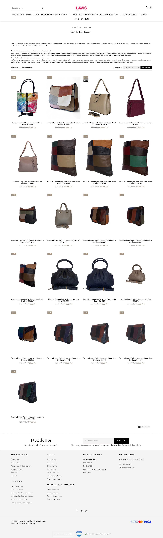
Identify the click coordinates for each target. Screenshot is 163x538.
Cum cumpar (51, 463)
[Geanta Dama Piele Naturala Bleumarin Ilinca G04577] (99, 275)
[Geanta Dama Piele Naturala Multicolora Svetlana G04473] (63, 333)
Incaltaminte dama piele (60, 485)
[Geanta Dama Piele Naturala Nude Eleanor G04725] (27, 157)
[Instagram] (86, 511)
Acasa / (75, 27)
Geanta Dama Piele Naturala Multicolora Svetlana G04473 (63, 359)
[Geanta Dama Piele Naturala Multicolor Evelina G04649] (99, 157)
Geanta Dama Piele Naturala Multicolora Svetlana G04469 (135, 359)
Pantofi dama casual (54, 496)
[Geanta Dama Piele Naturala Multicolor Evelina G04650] (63, 157)
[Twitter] (81, 511)
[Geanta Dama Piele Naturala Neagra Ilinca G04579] (63, 275)
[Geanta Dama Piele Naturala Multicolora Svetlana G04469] (135, 333)
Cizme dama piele (53, 499)
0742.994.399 (127, 464)
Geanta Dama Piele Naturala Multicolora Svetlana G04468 (27, 418)
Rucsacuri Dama (17, 490)
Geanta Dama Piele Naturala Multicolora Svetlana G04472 (99, 359)
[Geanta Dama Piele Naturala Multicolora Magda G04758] (63, 98)
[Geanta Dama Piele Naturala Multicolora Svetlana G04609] (99, 216)
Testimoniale (15, 463)
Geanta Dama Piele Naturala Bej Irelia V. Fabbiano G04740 (99, 124)
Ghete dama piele (53, 490)
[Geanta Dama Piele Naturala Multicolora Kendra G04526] (27, 333)
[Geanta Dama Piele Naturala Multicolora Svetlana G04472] (99, 333)
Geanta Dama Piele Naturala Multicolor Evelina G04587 (27, 300)
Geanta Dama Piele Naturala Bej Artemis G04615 (63, 241)
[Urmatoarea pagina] (148, 427)
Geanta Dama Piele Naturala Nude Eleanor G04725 (27, 182)
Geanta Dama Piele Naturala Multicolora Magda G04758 (63, 124)
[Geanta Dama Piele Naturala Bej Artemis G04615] (63, 216)
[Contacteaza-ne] (147, 7)
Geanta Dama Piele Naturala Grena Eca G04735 (135, 124)
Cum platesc (51, 469)
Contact (14, 476)
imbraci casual (61, 53)
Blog (76, 19)
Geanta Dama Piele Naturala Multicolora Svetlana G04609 (99, 241)
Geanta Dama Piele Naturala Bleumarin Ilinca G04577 (99, 300)
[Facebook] (77, 511)
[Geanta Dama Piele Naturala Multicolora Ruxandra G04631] (27, 216)
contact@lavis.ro (128, 467)
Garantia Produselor (54, 476)
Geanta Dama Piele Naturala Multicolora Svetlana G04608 (135, 241)
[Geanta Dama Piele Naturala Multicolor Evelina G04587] (27, 275)
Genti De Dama (17, 486)
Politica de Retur (53, 473)
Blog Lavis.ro (52, 459)
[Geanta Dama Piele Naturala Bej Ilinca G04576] (135, 275)
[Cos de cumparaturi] (151, 7)
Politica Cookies (17, 469)
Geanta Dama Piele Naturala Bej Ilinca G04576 (135, 300)
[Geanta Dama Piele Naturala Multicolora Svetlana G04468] (27, 392)
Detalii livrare (52, 466)
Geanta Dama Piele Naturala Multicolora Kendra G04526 (27, 359)
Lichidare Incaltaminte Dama (21, 493)
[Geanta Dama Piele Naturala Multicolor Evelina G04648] (135, 157)
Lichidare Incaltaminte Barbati (22, 496)
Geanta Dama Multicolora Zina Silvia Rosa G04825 (27, 124)
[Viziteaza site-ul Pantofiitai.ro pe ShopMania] (79, 534)
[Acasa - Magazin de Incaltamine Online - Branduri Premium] (81, 8)
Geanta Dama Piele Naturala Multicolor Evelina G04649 (99, 182)
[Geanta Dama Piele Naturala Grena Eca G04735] (135, 98)
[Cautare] (42, 8)
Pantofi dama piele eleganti (21, 503)
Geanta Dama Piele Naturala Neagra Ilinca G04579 (63, 300)
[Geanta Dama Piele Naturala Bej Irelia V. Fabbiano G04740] (99, 98)
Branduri (143, 15)
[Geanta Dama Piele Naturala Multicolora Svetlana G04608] (135, 216)
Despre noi (15, 459)
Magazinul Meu (19, 455)
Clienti (51, 455)
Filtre (147, 68)
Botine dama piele (53, 493)
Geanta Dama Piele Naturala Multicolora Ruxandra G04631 (27, 241)
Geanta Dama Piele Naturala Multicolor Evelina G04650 (63, 182)
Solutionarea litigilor (54, 479)
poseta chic (55, 60)
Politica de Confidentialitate (131, 445)
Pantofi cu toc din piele (19, 499)
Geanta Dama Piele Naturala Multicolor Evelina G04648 (135, 182)
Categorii (16, 482)
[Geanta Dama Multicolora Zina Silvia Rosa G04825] (27, 98)
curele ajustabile (127, 62)
